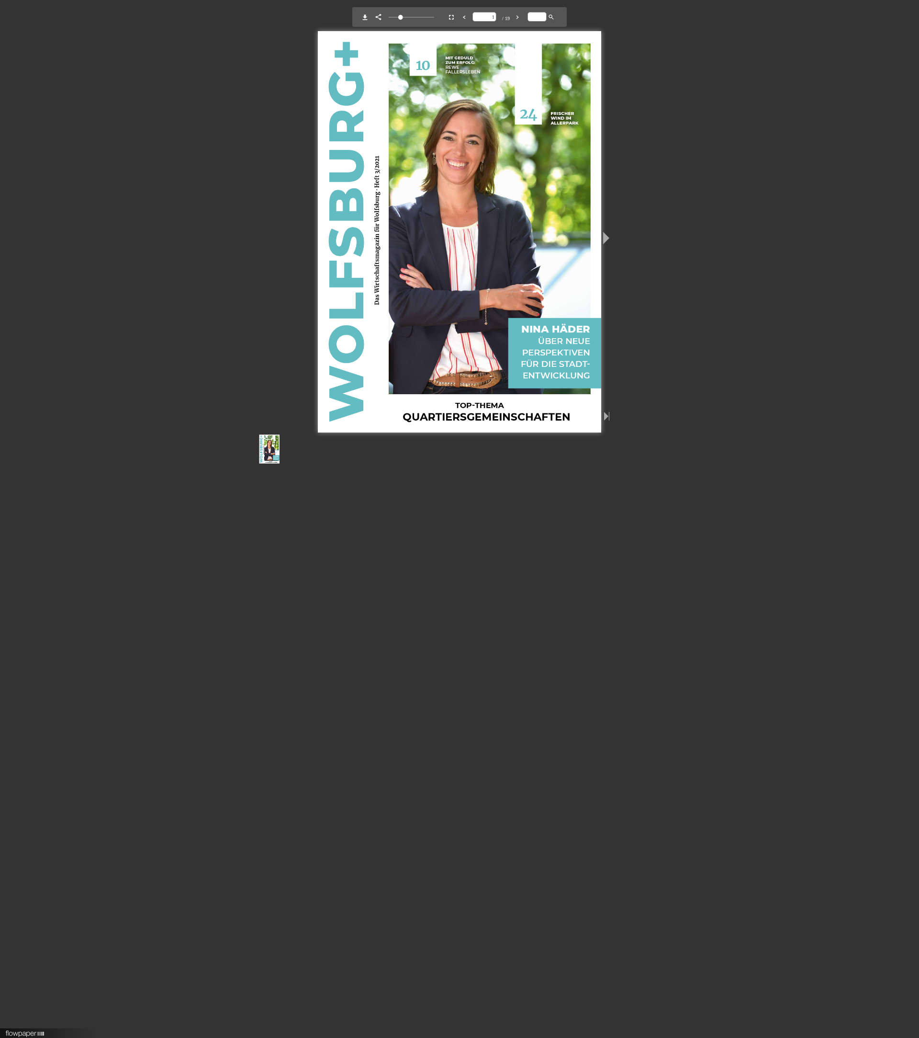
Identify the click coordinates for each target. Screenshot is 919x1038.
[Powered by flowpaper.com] (25, 1030)
